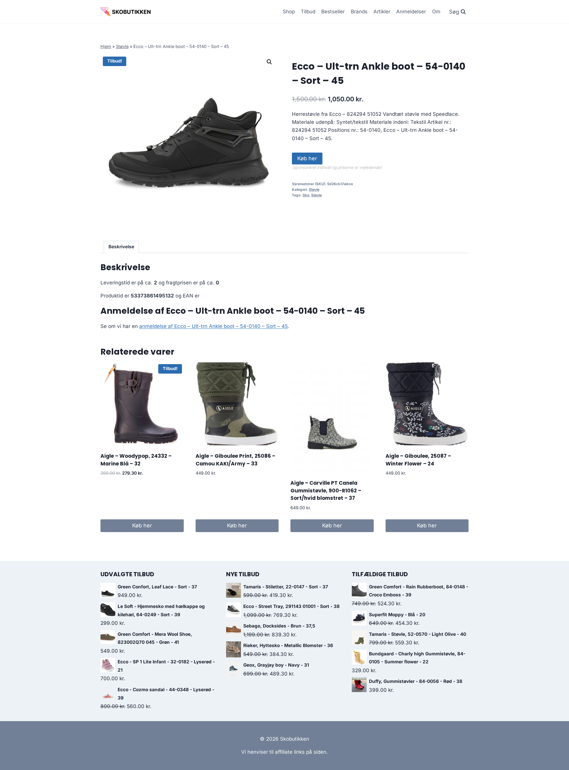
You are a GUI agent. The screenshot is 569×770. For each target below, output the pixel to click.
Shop (289, 12)
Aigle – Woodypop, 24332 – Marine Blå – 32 (136, 459)
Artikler (381, 12)
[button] (269, 62)
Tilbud (308, 12)
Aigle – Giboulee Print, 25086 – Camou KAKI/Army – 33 (235, 459)
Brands (359, 12)
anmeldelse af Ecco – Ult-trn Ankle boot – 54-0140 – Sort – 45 (213, 326)
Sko (306, 195)
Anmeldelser (411, 12)
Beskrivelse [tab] (121, 246)
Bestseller (333, 12)
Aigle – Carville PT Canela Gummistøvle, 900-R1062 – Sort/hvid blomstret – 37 (325, 490)
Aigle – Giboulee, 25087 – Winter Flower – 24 (418, 459)
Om (436, 12)
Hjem (105, 46)
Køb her (307, 158)
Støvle (122, 46)
